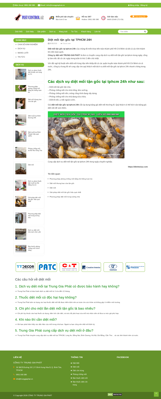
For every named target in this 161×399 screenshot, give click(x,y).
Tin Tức (74, 31)
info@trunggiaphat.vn (55, 5)
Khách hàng (86, 31)
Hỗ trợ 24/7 (86, 17)
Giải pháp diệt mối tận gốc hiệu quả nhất (65, 192)
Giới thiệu (30, 31)
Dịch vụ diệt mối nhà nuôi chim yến (34, 231)
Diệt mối (53, 188)
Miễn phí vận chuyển (64, 17)
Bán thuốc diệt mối (80, 378)
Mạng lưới (63, 31)
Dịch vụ (52, 31)
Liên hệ (97, 31)
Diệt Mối (18, 31)
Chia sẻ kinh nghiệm (28, 44)
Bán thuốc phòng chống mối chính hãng (34, 248)
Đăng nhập (134, 5)
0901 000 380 (29, 5)
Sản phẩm (41, 31)
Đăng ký (144, 5)
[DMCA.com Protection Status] (115, 394)
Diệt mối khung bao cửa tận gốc (62, 183)
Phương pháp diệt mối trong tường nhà (65, 197)
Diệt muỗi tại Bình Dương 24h (34, 117)
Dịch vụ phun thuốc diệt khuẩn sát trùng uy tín (35, 72)
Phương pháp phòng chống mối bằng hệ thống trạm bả (71, 179)
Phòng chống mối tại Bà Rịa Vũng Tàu (35, 149)
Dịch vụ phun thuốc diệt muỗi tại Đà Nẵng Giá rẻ (34, 183)
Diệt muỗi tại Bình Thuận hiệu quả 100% (34, 134)
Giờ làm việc (112, 17)
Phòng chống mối (80, 374)
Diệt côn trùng (78, 370)
